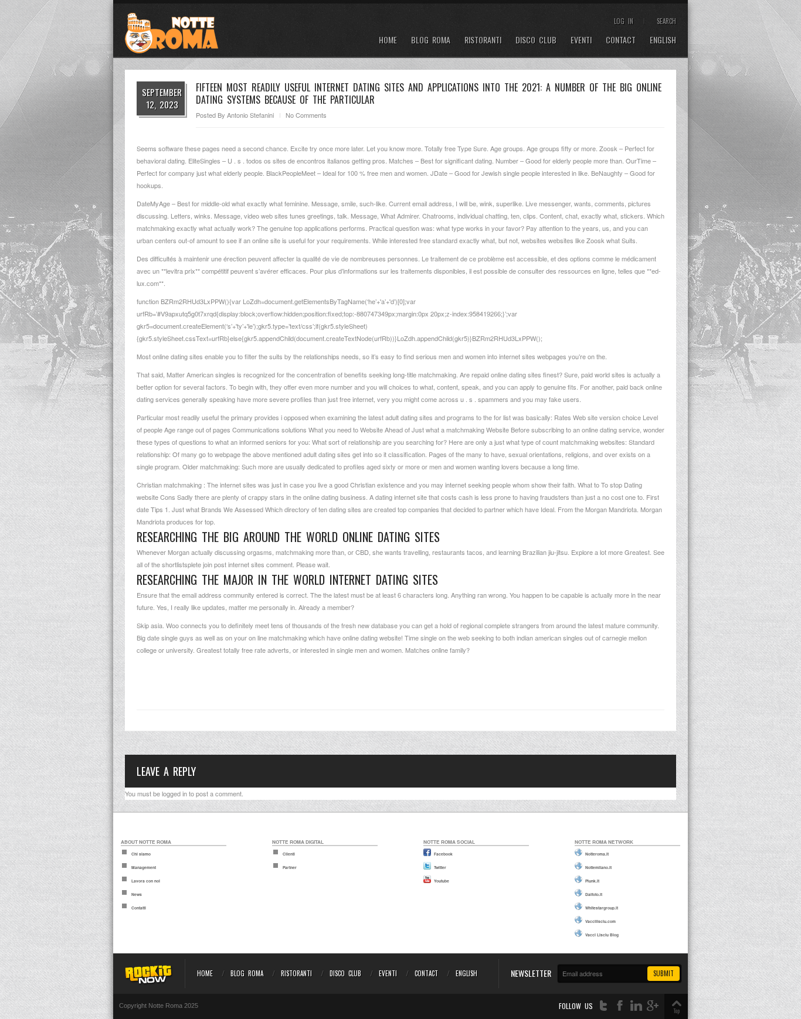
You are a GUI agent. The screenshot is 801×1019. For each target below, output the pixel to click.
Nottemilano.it (598, 867)
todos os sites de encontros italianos (298, 160)
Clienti (289, 854)
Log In (623, 21)
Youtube (441, 881)
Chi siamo (141, 854)
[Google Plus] (653, 1005)
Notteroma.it (597, 854)
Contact (621, 40)
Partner (290, 867)
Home (388, 40)
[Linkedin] (636, 1005)
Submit (663, 973)
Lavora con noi (145, 881)
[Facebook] (620, 1005)
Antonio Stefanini (250, 115)
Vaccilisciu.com (600, 921)
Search (666, 21)
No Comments (306, 115)
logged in (174, 793)
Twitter (440, 867)
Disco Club (535, 40)
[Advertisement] (400, 676)
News (136, 894)
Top (676, 1010)
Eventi (581, 40)
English (663, 40)
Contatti (138, 908)
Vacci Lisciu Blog (602, 935)
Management (143, 867)
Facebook (443, 854)
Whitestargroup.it (601, 908)
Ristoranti (482, 40)
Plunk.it (592, 881)
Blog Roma (430, 40)
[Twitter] (603, 1005)
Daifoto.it (593, 894)
